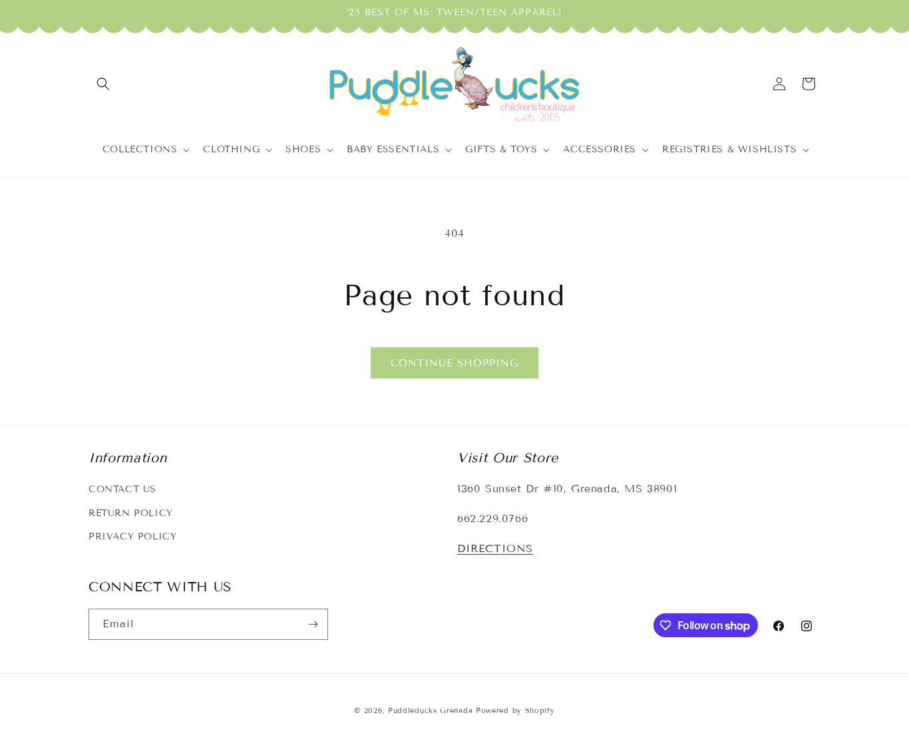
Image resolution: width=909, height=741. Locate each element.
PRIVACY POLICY (132, 536)
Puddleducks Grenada (430, 710)
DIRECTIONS (495, 548)
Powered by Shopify (515, 710)
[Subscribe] (312, 624)
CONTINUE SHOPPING (454, 363)
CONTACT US (122, 489)
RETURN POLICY (131, 513)
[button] (103, 83)
